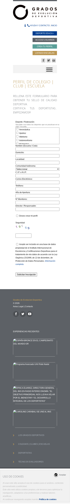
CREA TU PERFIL (45, 46)
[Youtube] (30, 314)
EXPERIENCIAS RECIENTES (26, 331)
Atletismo (23, 137)
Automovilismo (25, 140)
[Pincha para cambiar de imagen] (23, 227)
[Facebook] (16, 314)
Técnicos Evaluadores (30, 462)
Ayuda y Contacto (40, 25)
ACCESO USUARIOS (44, 40)
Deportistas (25, 453)
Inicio (54, 25)
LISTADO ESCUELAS (44, 53)
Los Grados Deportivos (31, 435)
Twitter (49, 60)
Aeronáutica (24, 129)
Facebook (43, 60)
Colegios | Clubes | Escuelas (34, 444)
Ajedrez (22, 133)
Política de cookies (47, 499)
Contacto (29, 306)
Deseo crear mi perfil (28, 216)
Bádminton (24, 144)
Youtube (54, 60)
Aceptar (62, 475)
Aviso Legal (18, 306)
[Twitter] (23, 314)
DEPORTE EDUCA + (45, 33)
